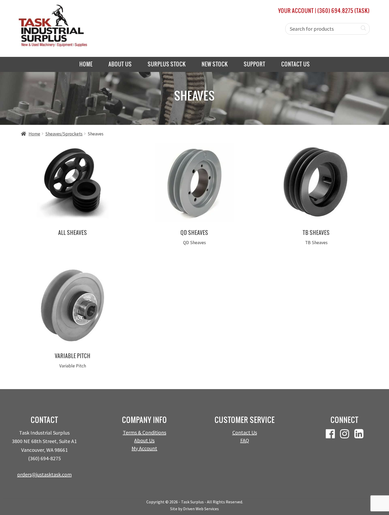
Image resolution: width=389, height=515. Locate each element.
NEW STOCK (215, 64)
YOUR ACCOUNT (296, 11)
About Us (120, 64)
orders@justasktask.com (44, 474)
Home (86, 64)
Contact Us (295, 64)
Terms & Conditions (144, 432)
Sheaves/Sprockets (64, 134)
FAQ (244, 440)
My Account (144, 448)
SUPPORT (254, 64)
